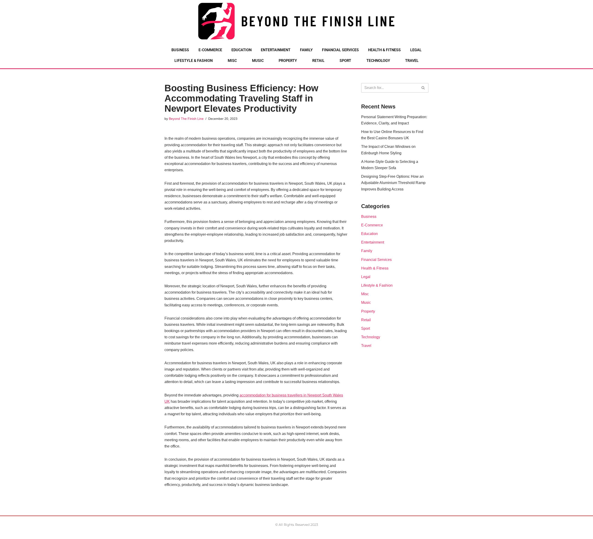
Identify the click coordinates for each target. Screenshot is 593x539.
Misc (232, 60)
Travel (412, 60)
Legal (416, 50)
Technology (378, 60)
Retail (318, 60)
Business (180, 50)
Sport (345, 60)
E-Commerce (210, 50)
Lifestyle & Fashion (193, 60)
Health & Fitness (384, 50)
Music (258, 60)
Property (288, 60)
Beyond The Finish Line (186, 118)
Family (306, 50)
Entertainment (275, 50)
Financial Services (340, 50)
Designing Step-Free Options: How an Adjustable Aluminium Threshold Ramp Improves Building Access (393, 182)
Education (241, 50)
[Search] (423, 88)
